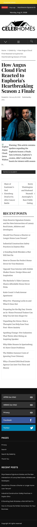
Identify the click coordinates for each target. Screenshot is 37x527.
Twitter (6, 428)
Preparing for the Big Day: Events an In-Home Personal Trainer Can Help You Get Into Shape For (18, 312)
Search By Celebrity (8, 454)
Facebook (7, 420)
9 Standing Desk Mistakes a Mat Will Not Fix (17, 501)
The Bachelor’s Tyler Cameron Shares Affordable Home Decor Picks (16, 284)
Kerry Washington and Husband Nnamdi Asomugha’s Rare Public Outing (27, 193)
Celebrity (13, 172)
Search (4, 449)
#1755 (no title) (9, 397)
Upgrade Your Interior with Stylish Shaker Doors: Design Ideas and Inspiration (18, 272)
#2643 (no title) (10, 405)
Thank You (5, 459)
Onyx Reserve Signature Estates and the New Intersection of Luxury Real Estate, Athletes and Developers (18, 477)
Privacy (6, 412)
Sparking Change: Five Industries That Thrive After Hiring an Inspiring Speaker (17, 336)
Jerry (2, 100)
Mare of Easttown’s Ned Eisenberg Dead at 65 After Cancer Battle (9, 193)
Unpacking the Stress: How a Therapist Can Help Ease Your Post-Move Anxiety (16, 324)
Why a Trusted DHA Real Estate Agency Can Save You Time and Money (16, 364)
